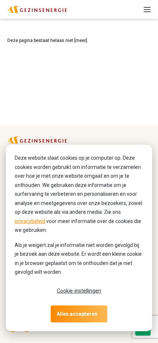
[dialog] (79, 238)
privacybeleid (30, 221)
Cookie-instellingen (79, 291)
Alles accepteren (77, 314)
